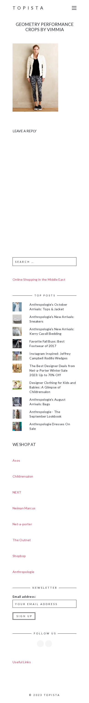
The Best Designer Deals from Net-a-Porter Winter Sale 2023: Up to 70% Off (52, 370)
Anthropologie (23, 572)
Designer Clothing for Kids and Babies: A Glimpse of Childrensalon (52, 387)
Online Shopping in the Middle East (39, 279)
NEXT (17, 492)
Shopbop (19, 556)
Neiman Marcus (24, 508)
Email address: (24, 596)
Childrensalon (23, 476)
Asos (16, 460)
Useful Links (22, 662)
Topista (29, 7)
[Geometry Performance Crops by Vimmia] (35, 77)
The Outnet (22, 540)
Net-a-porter (22, 524)
